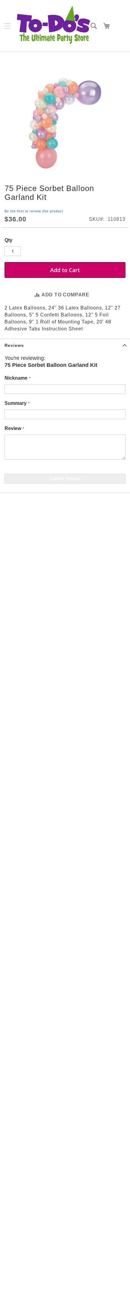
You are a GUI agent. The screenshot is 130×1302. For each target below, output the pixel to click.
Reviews (14, 345)
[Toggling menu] (8, 26)
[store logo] (53, 26)
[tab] (65, 345)
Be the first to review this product (34, 211)
